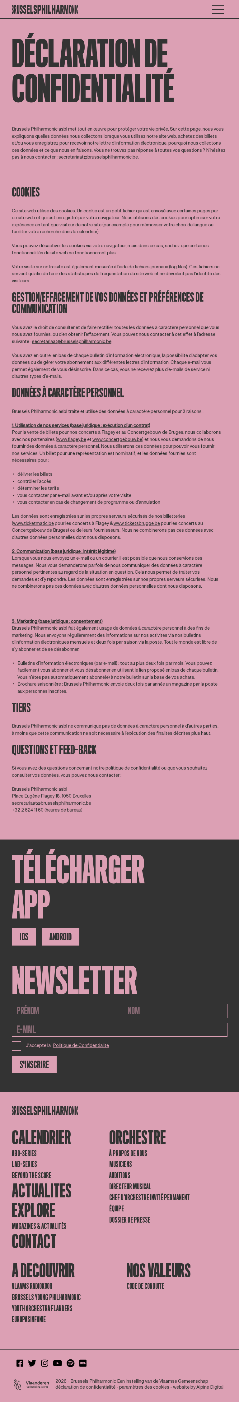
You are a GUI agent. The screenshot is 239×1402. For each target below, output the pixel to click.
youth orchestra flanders (42, 1308)
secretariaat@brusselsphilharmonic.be (98, 157)
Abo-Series (24, 1153)
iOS (24, 936)
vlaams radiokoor (32, 1286)
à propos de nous (128, 1153)
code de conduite (145, 1286)
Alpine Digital (209, 1387)
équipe (116, 1209)
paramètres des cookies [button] (144, 1387)
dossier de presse (129, 1220)
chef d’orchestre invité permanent (149, 1197)
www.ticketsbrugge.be (137, 523)
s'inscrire (34, 1064)
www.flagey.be (71, 439)
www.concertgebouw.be (117, 439)
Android (60, 936)
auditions (119, 1175)
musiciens (120, 1164)
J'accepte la (67, 1045)
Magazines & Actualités (39, 1226)
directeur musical (130, 1186)
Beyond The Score (31, 1175)
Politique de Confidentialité (81, 1046)
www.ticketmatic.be (33, 523)
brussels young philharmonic (46, 1297)
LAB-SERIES (24, 1164)
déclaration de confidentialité (85, 1387)
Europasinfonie (29, 1319)
